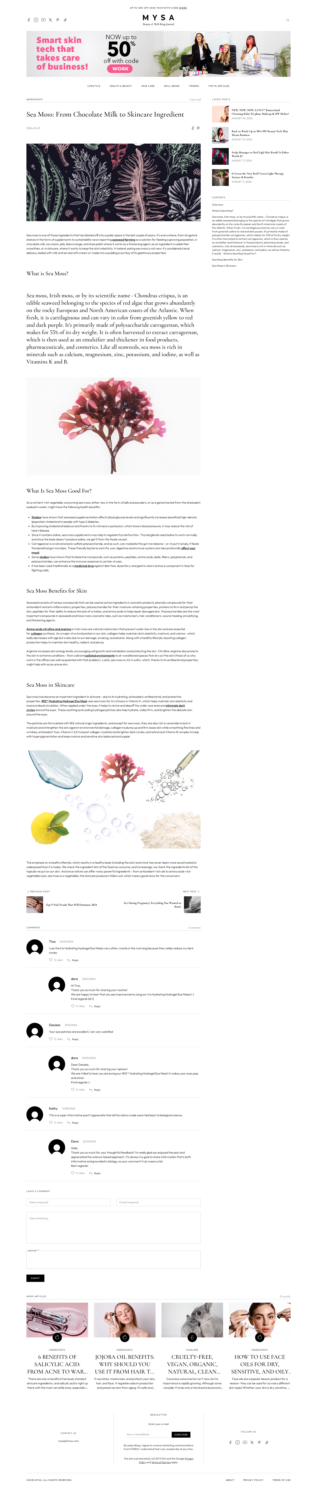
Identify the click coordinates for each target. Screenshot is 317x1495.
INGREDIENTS (34, 99)
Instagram (36, 20)
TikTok (65, 20)
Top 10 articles (218, 86)
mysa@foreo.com (68, 1441)
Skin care (148, 86)
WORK (183, 7)
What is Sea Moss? (222, 210)
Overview (217, 204)
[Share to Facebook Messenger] (198, 128)
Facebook (28, 20)
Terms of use (281, 1480)
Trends (194, 86)
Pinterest (58, 20)
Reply (75, 960)
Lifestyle (94, 86)
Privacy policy (253, 1480)
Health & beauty (121, 86)
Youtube (43, 20)
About (230, 1480)
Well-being (172, 86)
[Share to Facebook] (192, 128)
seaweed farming (123, 239)
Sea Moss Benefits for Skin (227, 259)
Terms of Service (161, 1462)
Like (51, 960)
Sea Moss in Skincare (224, 265)
